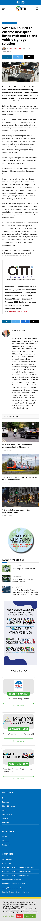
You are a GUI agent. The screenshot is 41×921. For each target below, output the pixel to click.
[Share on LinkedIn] (7, 57)
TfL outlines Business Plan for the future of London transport (19, 478)
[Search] (37, 8)
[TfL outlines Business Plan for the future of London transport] (20, 464)
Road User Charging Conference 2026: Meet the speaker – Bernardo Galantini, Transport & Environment (25, 592)
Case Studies (7, 814)
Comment (6, 818)
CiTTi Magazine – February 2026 (24, 569)
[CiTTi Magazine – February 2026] (6, 568)
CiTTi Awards (7, 859)
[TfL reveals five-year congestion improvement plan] (20, 497)
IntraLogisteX (7, 863)
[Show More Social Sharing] (37, 57)
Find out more (18, 706)
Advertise (5, 837)
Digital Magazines (8, 806)
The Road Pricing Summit (18, 699)
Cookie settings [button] (8, 916)
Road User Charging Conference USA (15, 875)
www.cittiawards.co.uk (18, 311)
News (4, 798)
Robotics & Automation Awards (13, 884)
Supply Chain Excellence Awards (13, 888)
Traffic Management (9, 23)
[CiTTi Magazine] (21, 8)
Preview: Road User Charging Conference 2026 (22, 580)
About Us (5, 841)
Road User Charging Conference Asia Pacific (18, 867)
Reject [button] (19, 916)
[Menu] (3, 8)
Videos (4, 810)
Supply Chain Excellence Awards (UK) (18, 734)
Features (5, 802)
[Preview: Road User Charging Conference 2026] (6, 578)
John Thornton (15, 48)
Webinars (5, 822)
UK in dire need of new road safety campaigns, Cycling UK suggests (17, 446)
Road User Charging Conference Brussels (17, 871)
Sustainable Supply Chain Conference (15, 892)
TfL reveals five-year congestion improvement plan (16, 511)
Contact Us (6, 845)
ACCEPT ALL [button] (30, 916)
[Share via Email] (29, 57)
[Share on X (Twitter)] (18, 57)
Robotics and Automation (11, 880)
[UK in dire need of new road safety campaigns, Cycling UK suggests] (20, 432)
